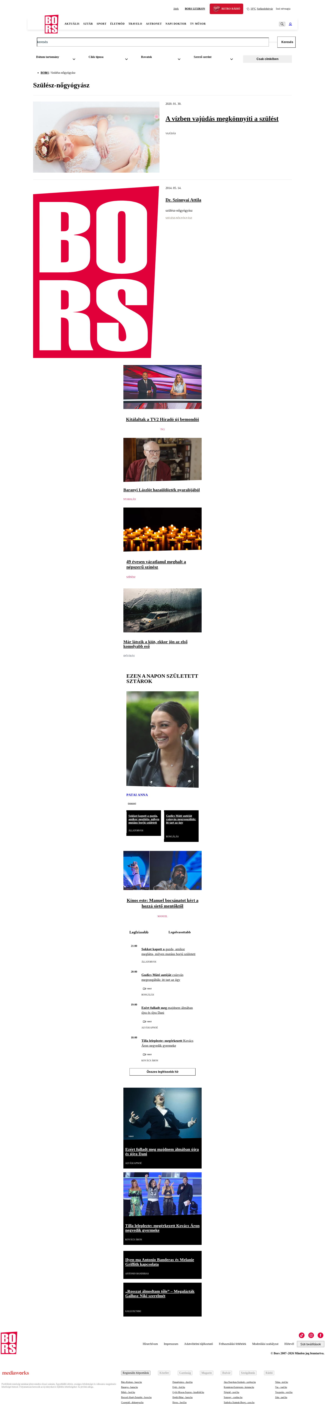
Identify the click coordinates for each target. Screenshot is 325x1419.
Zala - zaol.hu (281, 1397)
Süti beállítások (310, 1344)
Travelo (135, 23)
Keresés (287, 42)
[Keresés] (282, 24)
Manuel (162, 916)
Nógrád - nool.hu (231, 1392)
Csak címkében (268, 59)
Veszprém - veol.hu (283, 1392)
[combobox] (57, 57)
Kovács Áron (149, 1060)
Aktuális (72, 23)
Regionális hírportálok (136, 1372)
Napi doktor (176, 23)
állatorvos (135, 830)
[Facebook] (320, 1335)
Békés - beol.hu (128, 1392)
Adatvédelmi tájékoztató (198, 1343)
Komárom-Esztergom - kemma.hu (239, 1387)
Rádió (269, 1372)
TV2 (162, 429)
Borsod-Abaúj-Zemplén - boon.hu (136, 1397)
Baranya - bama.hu (129, 1387)
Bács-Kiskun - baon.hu (131, 1382)
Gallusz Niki (133, 1311)
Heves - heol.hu (179, 1402)
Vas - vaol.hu (281, 1387)
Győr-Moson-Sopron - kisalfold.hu (188, 1392)
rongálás (172, 836)
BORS (45, 72)
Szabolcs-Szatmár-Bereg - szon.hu (239, 1402)
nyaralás (129, 499)
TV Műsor (198, 23)
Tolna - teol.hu (281, 1382)
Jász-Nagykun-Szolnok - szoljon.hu (240, 1382)
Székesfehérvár (262, 8)
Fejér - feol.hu (178, 1387)
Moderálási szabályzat (265, 1343)
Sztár (88, 23)
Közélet (164, 1372)
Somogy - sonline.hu (233, 1397)
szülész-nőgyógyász (179, 218)
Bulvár (226, 1372)
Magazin (206, 1372)
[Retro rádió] (218, 9)
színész (130, 577)
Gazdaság (185, 1372)
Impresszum (171, 1343)
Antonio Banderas (137, 1273)
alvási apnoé (149, 1027)
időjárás (129, 656)
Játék (176, 8)
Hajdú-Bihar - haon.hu (182, 1397)
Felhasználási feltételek (232, 1343)
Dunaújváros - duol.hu (182, 1382)
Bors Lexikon (195, 8)
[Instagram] (311, 1335)
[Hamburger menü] (36, 24)
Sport (101, 23)
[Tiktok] (301, 1335)
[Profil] (290, 24)
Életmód (117, 23)
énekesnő (132, 803)
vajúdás (171, 133)
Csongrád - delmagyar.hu (132, 1402)
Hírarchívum (150, 1343)
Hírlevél (289, 1343)
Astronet (154, 23)
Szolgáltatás (248, 1372)
